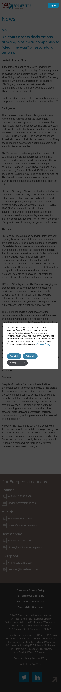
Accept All (14, 356)
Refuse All (30, 356)
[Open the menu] (53, 5)
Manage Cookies (17, 363)
